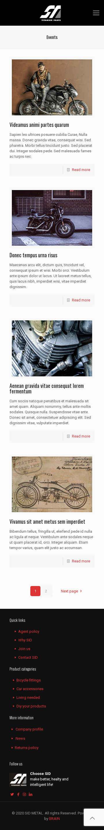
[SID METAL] (52, 13)
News (20, 738)
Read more (81, 170)
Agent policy (28, 631)
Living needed (28, 697)
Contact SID (28, 657)
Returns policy (26, 748)
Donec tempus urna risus (33, 255)
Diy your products (31, 706)
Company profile (29, 729)
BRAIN (54, 818)
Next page (69, 591)
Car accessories (29, 689)
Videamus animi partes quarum (39, 124)
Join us (24, 649)
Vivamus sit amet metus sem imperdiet (47, 521)
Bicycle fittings (28, 680)
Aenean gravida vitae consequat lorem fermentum (47, 388)
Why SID (25, 640)
